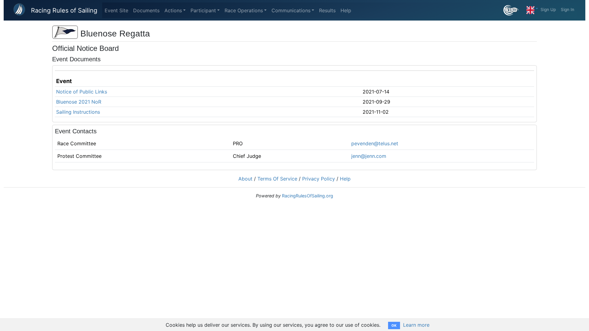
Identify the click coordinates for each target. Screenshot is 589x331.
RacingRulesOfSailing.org (307, 195)
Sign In (567, 9)
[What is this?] (514, 10)
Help (346, 10)
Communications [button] (290, 10)
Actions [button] (173, 10)
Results (327, 10)
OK (394, 325)
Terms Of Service (277, 179)
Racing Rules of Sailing (64, 10)
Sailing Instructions (78, 112)
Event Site (116, 10)
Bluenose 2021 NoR (78, 102)
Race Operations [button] (244, 10)
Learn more (416, 325)
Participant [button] (203, 10)
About (245, 179)
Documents (146, 10)
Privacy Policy (318, 179)
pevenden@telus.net (374, 143)
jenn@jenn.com (368, 156)
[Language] (532, 9)
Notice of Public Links (81, 92)
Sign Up (548, 9)
